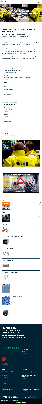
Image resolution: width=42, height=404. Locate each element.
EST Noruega (24, 353)
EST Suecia (24, 351)
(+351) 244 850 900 (5, 377)
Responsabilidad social (13, 354)
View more (21, 400)
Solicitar (23, 378)
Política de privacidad (5, 354)
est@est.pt (4, 383)
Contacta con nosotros (33, 337)
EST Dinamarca (25, 349)
